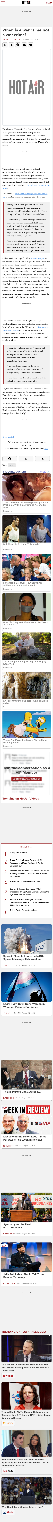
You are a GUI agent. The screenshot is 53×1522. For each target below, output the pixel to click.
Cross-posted (8, 436)
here (46, 448)
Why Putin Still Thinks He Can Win (25, 881)
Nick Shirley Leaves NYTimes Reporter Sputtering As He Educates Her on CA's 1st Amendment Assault (25, 1462)
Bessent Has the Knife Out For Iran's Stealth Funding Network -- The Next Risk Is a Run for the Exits (29, 874)
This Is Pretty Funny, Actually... (23, 910)
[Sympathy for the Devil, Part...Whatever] (26, 1207)
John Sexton (8, 965)
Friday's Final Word (18, 852)
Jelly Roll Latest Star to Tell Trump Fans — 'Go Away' (24, 1276)
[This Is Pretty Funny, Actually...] (26, 1074)
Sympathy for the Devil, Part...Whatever (17, 1226)
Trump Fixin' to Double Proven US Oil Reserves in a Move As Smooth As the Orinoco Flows (26, 863)
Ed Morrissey (8, 1145)
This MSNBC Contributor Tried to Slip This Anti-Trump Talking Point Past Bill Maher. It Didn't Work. (25, 1367)
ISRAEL (12, 465)
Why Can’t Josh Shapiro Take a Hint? (22, 1507)
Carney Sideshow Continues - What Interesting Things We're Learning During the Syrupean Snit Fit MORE (29, 892)
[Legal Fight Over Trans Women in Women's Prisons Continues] (26, 986)
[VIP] (49, 3)
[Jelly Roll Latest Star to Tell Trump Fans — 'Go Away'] (26, 1257)
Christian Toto (9, 1283)
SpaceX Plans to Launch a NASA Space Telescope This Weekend (23, 958)
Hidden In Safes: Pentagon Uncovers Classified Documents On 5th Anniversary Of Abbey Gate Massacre (29, 902)
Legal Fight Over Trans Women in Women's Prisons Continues (24, 1005)
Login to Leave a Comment (26, 779)
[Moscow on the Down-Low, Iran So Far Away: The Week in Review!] (26, 1119)
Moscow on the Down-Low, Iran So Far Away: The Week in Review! (24, 1138)
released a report (37, 258)
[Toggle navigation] (3, 3)
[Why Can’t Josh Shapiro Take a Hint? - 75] (26, 1490)
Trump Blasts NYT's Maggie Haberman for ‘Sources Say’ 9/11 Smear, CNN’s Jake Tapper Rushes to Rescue (26, 1415)
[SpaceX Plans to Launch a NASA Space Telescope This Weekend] (26, 939)
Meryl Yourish (11, 40)
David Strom (8, 1098)
